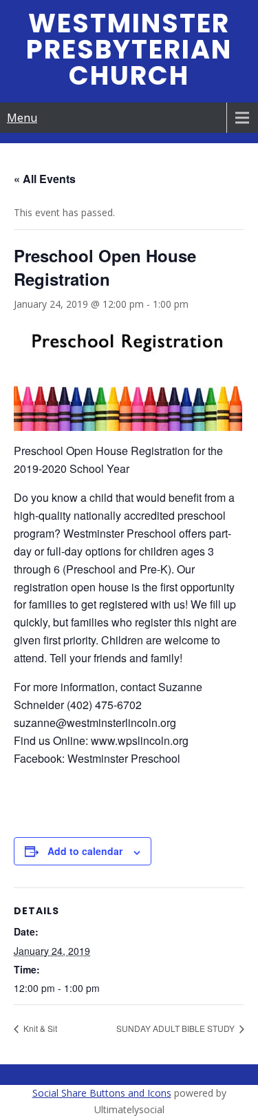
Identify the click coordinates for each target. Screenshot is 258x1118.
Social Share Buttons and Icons (101, 1092)
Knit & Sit (39, 1028)
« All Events (45, 179)
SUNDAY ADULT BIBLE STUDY (176, 1028)
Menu (22, 117)
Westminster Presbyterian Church (129, 49)
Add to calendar (84, 851)
